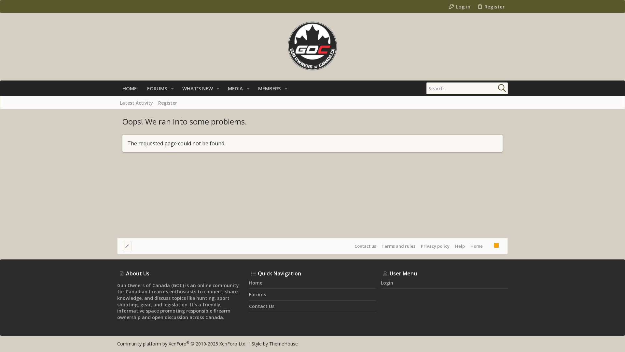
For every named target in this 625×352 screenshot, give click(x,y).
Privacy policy (435, 246)
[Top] (488, 246)
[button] (172, 88)
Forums (257, 294)
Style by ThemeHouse (275, 344)
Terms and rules (398, 246)
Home (476, 246)
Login (387, 283)
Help (460, 246)
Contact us (365, 246)
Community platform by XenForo (181, 344)
